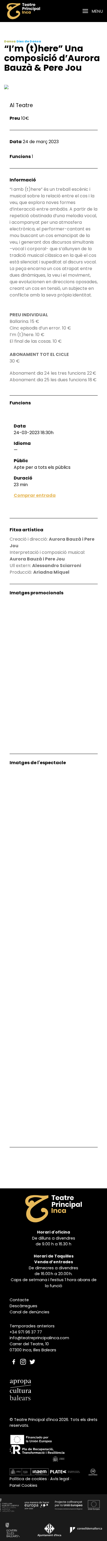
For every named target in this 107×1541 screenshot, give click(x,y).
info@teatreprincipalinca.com (39, 1338)
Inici (40, 11)
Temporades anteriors (32, 1326)
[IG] (23, 1356)
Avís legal (59, 1479)
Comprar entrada (35, 495)
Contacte (19, 1300)
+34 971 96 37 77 (26, 1332)
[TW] (32, 1356)
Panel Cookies (23, 1485)
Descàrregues (23, 1306)
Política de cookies (28, 1479)
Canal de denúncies (29, 1312)
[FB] (14, 1356)
